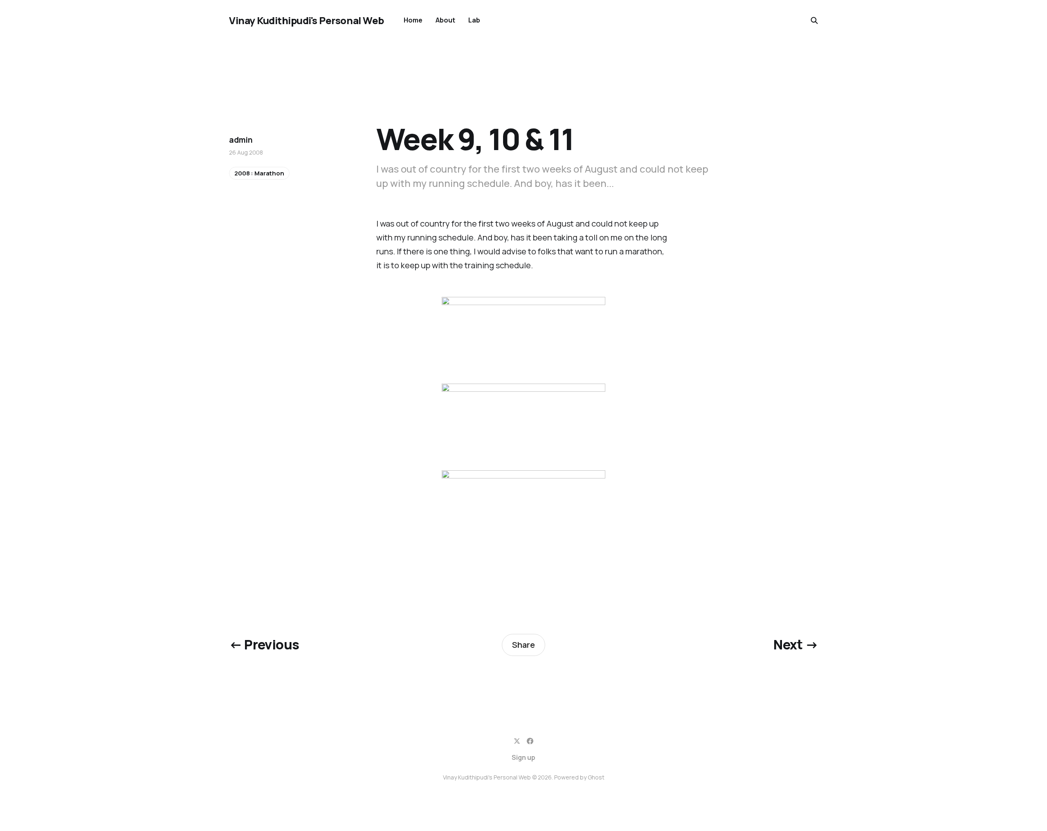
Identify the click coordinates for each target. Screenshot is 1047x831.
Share (523, 644)
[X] (517, 741)
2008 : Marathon (259, 173)
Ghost (596, 777)
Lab (474, 20)
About (445, 20)
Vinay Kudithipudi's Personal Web (306, 20)
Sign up (523, 757)
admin (241, 140)
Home (413, 20)
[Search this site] (814, 20)
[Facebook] (530, 741)
